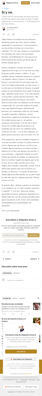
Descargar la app (31, 387)
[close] (36, 326)
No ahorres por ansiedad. (12, 304)
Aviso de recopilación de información (21, 242)
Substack (11, 392)
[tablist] (11, 273)
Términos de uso (28, 364)
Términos (32, 380)
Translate (6, 8)
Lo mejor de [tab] (7, 298)
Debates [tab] (22, 298)
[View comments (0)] (9, 34)
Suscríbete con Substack (22, 359)
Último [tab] (15, 298)
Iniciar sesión (35, 3)
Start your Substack (14, 387)
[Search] (38, 298)
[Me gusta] (4, 34)
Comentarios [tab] (7, 273)
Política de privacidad (26, 368)
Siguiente (33, 259)
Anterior (8, 259)
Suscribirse (25, 3)
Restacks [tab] (16, 273)
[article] (21, 309)
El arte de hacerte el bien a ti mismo (14, 320)
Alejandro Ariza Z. (13, 27)
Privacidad (24, 380)
